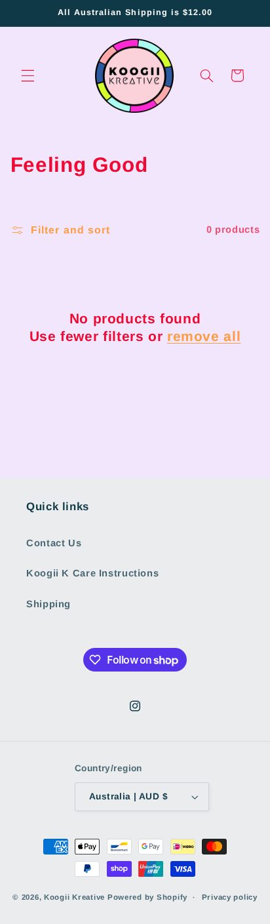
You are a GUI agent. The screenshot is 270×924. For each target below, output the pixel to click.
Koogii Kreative (74, 897)
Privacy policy (230, 897)
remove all (204, 336)
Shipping (48, 604)
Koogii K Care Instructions (92, 573)
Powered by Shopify (147, 897)
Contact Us (53, 543)
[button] (27, 75)
